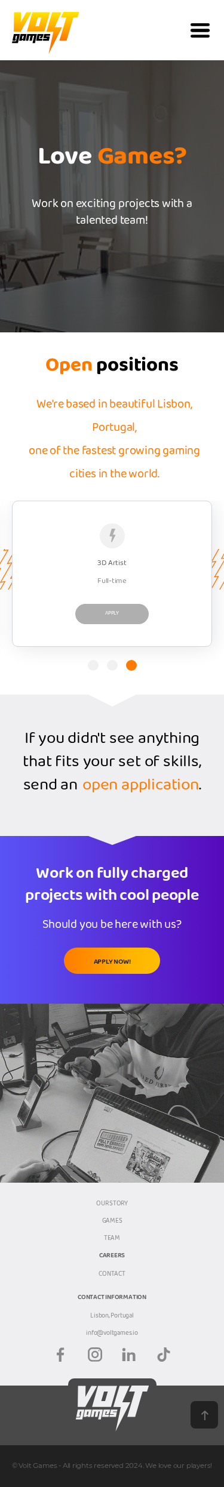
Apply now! (112, 963)
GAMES (112, 1222)
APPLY (112, 614)
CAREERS (112, 1257)
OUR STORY (112, 1205)
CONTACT (112, 1275)
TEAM (112, 1239)
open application (140, 788)
